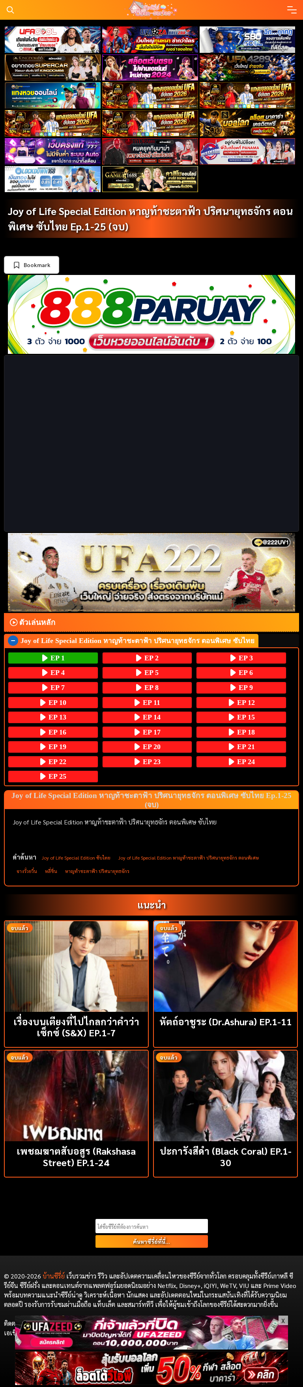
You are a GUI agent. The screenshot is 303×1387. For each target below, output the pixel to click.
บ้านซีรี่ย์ (54, 1276)
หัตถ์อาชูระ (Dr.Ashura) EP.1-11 (225, 1021)
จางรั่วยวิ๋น (27, 871)
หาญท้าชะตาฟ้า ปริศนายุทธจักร (97, 871)
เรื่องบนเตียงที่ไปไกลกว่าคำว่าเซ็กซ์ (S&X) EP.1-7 (76, 1027)
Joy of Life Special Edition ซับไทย (76, 857)
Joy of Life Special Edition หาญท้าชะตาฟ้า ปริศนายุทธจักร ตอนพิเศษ (188, 857)
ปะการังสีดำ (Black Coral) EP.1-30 (226, 1156)
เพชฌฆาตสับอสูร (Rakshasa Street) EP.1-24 (76, 1156)
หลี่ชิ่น (51, 871)
